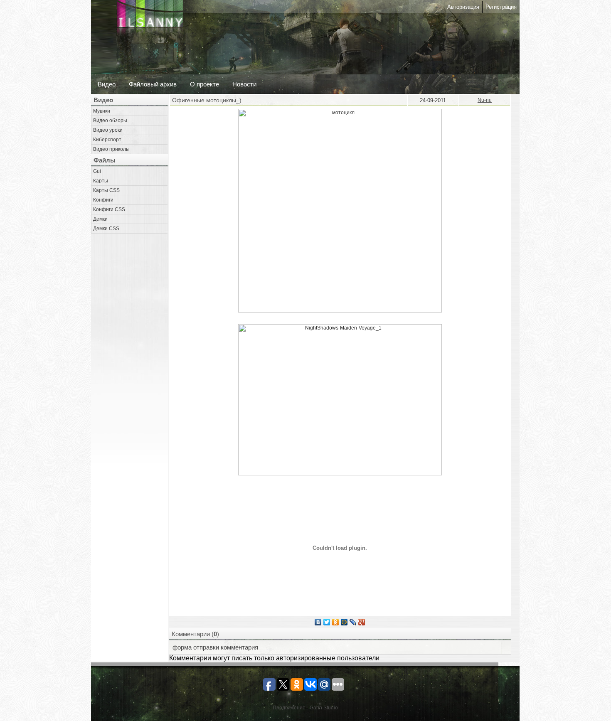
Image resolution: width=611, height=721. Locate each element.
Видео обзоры (110, 120)
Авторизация (463, 7)
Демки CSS (106, 228)
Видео (107, 84)
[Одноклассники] (335, 622)
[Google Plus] (361, 622)
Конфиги (103, 200)
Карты (100, 181)
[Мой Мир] (344, 622)
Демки (100, 219)
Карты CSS (106, 190)
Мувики (101, 111)
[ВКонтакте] (318, 622)
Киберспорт (107, 140)
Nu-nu (485, 100)
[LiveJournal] (353, 622)
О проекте (204, 84)
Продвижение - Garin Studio (305, 708)
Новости (244, 84)
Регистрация (501, 7)
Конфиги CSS (109, 209)
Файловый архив (153, 84)
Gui (97, 171)
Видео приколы (111, 149)
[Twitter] (327, 622)
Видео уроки (108, 130)
